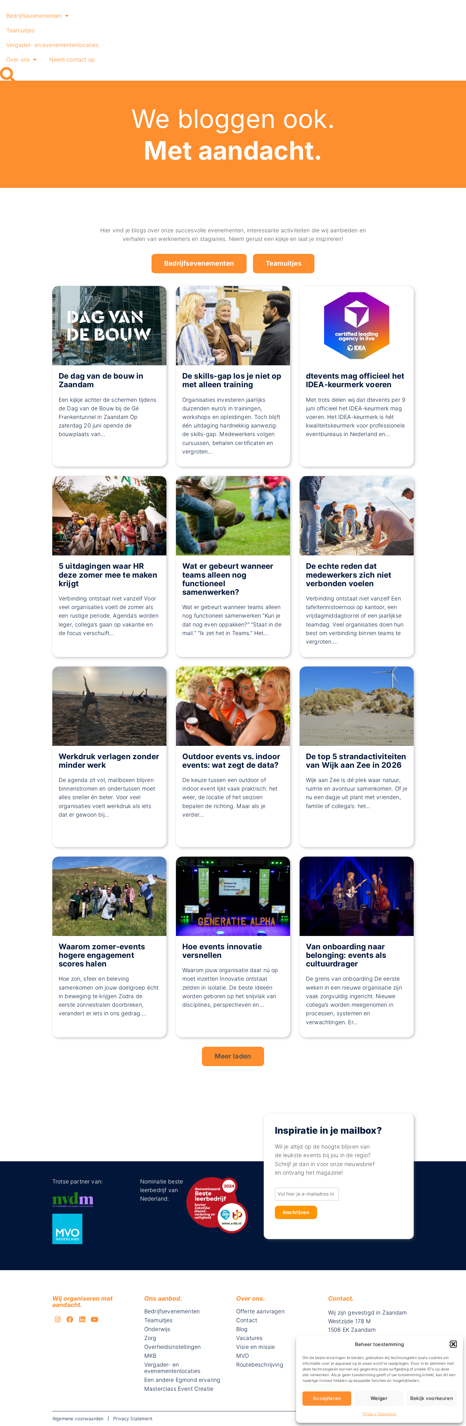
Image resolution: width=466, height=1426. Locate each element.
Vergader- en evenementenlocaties (52, 45)
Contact (246, 1320)
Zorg (150, 1338)
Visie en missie (255, 1347)
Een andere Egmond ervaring (182, 1380)
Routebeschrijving (259, 1365)
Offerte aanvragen (260, 1311)
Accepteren (327, 1398)
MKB (150, 1356)
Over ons (18, 59)
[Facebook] (70, 1319)
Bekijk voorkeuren (431, 1398)
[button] (453, 1344)
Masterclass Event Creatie (178, 1389)
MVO (242, 1356)
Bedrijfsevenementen (34, 15)
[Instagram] (57, 1319)
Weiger (379, 1398)
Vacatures (249, 1338)
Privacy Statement (380, 1413)
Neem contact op (71, 59)
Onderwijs (157, 1329)
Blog (242, 1329)
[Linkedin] (82, 1319)
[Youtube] (94, 1319)
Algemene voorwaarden (77, 1418)
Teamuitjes (20, 30)
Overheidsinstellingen (172, 1347)
